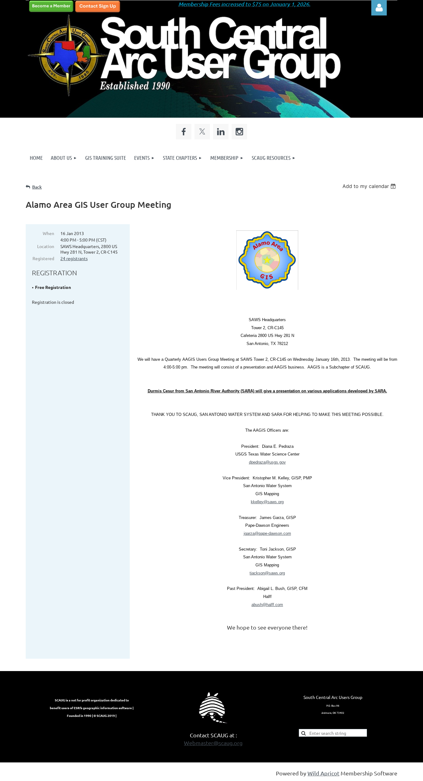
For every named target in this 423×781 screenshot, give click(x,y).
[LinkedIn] (221, 131)
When (48, 233)
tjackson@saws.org (267, 573)
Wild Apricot (323, 773)
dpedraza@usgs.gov (267, 462)
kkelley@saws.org (267, 502)
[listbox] (369, 186)
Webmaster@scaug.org (213, 743)
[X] (202, 131)
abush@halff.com (267, 604)
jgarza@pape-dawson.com (267, 533)
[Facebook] (183, 131)
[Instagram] (239, 131)
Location (45, 246)
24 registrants (74, 258)
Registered (43, 258)
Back (37, 187)
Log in (379, 7)
